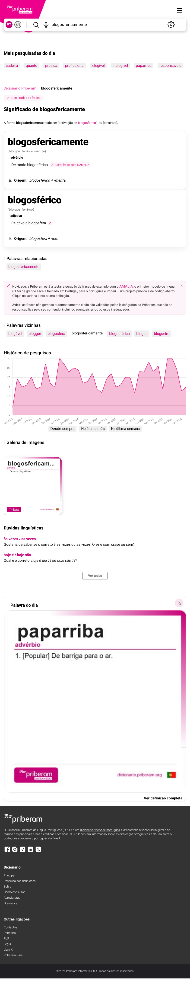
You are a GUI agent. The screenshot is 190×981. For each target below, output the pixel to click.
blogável (15, 333)
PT (9, 24)
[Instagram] (14, 851)
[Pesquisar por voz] (46, 24)
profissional (74, 65)
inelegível (120, 65)
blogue (141, 333)
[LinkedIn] (30, 851)
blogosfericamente (23, 266)
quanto (31, 65)
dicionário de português (100, 830)
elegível (98, 65)
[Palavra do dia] (179, 603)
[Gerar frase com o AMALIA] (50, 223)
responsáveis (170, 65)
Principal (9, 875)
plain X (8, 950)
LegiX (7, 944)
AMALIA (126, 286)
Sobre (7, 886)
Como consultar (14, 892)
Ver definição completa (163, 798)
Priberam (10, 933)
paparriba (144, 65)
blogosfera (56, 333)
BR (18, 24)
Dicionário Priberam (20, 88)
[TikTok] (22, 851)
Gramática (10, 903)
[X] (38, 851)
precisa (51, 65)
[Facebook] (7, 851)
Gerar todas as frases (25, 97)
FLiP (7, 938)
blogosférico (119, 333)
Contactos (10, 927)
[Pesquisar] (36, 24)
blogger (35, 333)
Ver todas (95, 576)
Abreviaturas (12, 898)
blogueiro (162, 333)
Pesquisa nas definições (19, 881)
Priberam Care (13, 955)
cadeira (12, 65)
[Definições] (171, 24)
